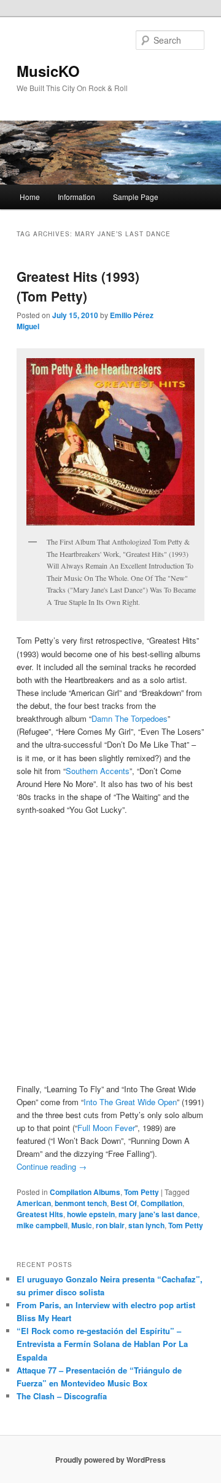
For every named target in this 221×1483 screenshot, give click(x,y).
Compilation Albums (85, 1191)
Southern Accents (98, 771)
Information (76, 196)
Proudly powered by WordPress (110, 1459)
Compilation (161, 1203)
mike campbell (42, 1225)
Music (81, 1225)
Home (30, 196)
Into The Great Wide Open (130, 1102)
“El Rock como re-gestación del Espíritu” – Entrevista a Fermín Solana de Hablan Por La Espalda (102, 1343)
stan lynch (146, 1225)
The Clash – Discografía (62, 1396)
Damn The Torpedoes (129, 718)
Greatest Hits (40, 1214)
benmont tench (81, 1203)
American (34, 1203)
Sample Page (135, 196)
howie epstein (91, 1214)
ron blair (110, 1225)
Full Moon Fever (106, 1127)
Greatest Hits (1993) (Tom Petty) (78, 286)
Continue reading (52, 1166)
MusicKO (48, 70)
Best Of (123, 1203)
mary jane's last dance (158, 1214)
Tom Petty (141, 1191)
